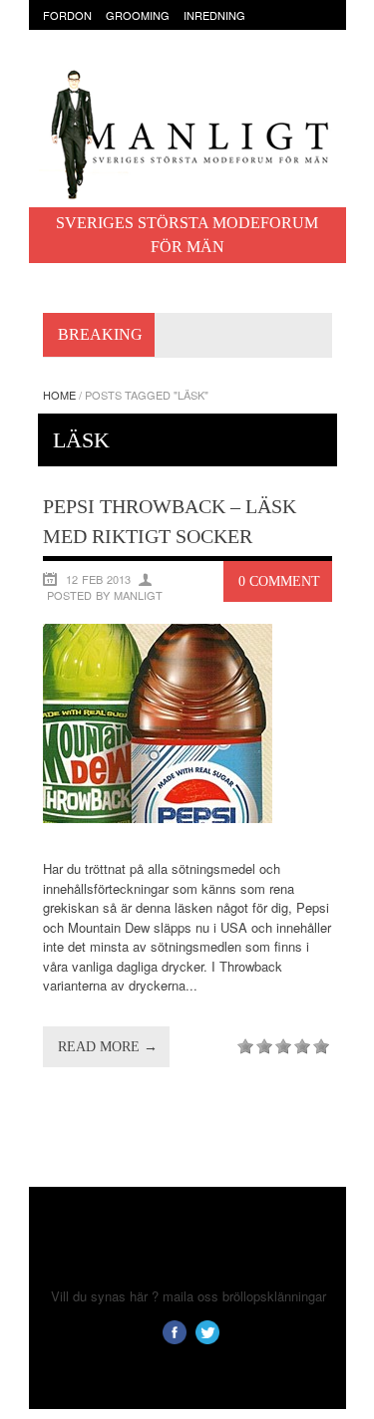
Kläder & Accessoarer (112, 35)
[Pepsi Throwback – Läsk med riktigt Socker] (157, 817)
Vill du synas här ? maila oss (134, 1295)
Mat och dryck (240, 35)
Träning (121, 54)
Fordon (67, 15)
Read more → (108, 1046)
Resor (62, 54)
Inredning (214, 15)
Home (59, 395)
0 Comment (279, 581)
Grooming (138, 15)
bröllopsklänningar (274, 1295)
